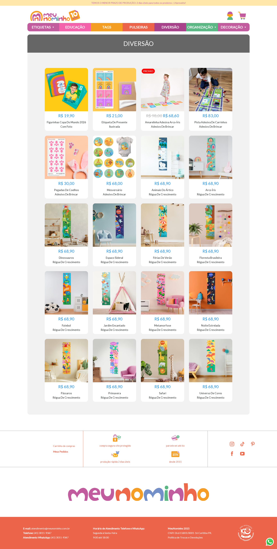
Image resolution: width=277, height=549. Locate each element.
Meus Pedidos (60, 451)
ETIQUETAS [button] (41, 27)
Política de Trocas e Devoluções (185, 537)
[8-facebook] (232, 453)
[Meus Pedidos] (231, 16)
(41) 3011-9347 (42, 532)
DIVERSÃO (170, 27)
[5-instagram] (232, 444)
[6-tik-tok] (242, 444)
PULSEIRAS (139, 27)
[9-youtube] (242, 453)
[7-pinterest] (253, 444)
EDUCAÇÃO (75, 27)
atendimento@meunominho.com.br (50, 528)
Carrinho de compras (64, 445)
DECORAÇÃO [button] (232, 27)
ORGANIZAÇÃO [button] (200, 27)
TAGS (106, 27)
